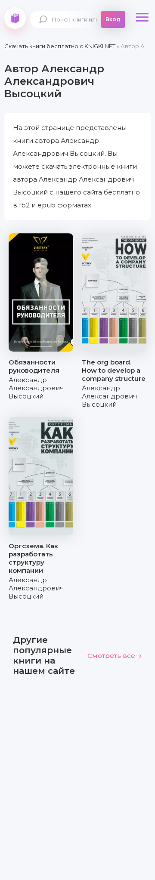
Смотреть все (111, 656)
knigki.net (15, 18)
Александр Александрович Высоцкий (36, 388)
